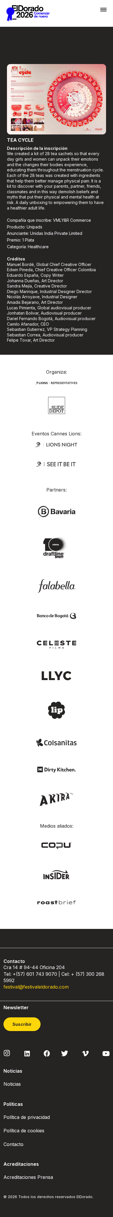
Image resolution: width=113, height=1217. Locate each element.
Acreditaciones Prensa (28, 1177)
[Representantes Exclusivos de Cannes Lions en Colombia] (56, 382)
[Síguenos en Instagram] (6, 1053)
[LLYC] (56, 675)
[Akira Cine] (56, 798)
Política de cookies (23, 1130)
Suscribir (22, 1024)
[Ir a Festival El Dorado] (27, 13)
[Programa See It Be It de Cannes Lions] (56, 464)
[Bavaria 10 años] (56, 547)
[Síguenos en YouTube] (106, 1053)
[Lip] (56, 709)
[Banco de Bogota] (56, 615)
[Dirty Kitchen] (56, 769)
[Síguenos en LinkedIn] (27, 1053)
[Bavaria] (56, 511)
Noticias (12, 1084)
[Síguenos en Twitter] (64, 1053)
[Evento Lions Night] (56, 443)
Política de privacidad (26, 1117)
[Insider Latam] (56, 874)
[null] (56, 404)
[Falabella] (56, 585)
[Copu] (56, 845)
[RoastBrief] (56, 902)
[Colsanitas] (56, 742)
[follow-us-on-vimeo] (85, 1053)
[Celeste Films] (56, 644)
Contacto (13, 1144)
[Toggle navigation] (103, 9)
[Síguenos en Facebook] (47, 1053)
